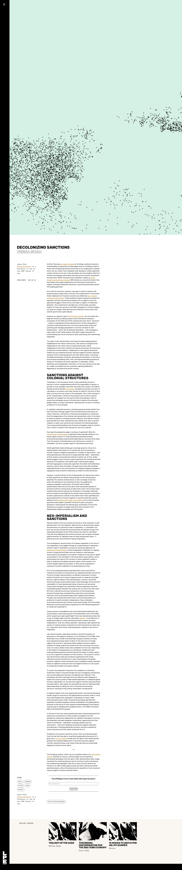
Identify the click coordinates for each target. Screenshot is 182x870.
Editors (112, 848)
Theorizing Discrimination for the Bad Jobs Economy (92, 845)
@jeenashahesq (24, 266)
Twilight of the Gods (61, 843)
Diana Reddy (84, 850)
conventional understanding (57, 434)
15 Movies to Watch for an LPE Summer (123, 844)
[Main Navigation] (5, 5)
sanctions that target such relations (70, 500)
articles (81, 316)
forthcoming (73, 316)
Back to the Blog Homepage (56, 801)
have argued (69, 389)
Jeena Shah (29, 252)
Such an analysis (61, 738)
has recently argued (67, 264)
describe (82, 618)
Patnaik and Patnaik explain (57, 550)
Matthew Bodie (55, 846)
